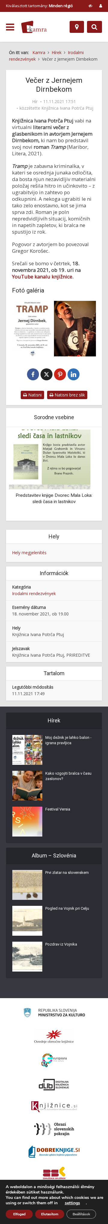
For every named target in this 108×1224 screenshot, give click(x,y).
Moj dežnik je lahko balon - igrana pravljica (68, 740)
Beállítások (81, 1214)
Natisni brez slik (69, 395)
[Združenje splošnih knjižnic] (54, 1174)
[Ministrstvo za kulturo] (54, 1013)
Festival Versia (57, 809)
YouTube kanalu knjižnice (42, 276)
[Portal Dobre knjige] (54, 1152)
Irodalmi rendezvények (34, 593)
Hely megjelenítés (29, 552)
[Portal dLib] (54, 1084)
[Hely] (77, 27)
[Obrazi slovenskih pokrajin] (54, 1129)
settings (72, 1203)
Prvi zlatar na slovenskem (67, 872)
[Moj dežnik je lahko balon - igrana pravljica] (27, 750)
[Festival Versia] (27, 822)
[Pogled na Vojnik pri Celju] (27, 921)
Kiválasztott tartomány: (39, 5)
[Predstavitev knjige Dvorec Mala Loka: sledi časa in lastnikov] (54, 459)
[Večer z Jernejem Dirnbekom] (54, 328)
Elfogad (19, 1214)
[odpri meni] (10, 27)
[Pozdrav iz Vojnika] (27, 957)
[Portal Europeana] (54, 1060)
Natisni (34, 395)
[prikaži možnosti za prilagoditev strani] (90, 5)
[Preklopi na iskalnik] (94, 27)
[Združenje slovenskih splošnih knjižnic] (54, 1107)
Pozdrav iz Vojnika (61, 944)
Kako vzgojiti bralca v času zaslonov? (68, 776)
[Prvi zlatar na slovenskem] (27, 885)
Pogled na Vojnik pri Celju (67, 908)
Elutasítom (49, 1214)
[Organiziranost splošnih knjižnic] (54, 1036)
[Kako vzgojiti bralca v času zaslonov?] (27, 786)
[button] (84, 474)
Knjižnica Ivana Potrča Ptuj (67, 108)
